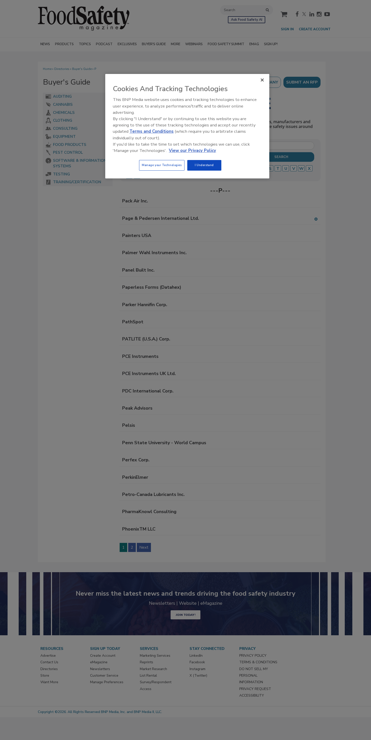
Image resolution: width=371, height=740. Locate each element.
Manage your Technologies (162, 165)
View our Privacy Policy (192, 150)
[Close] (262, 80)
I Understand (204, 165)
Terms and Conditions (151, 131)
